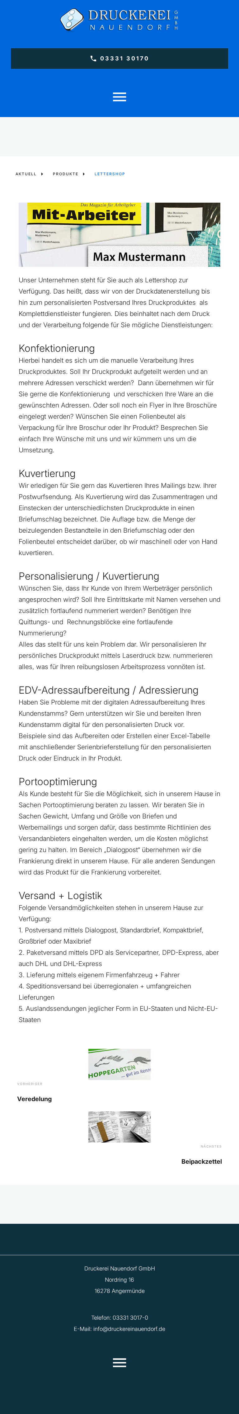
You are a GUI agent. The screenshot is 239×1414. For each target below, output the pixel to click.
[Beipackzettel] (119, 1127)
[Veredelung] (119, 1064)
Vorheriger (30, 1084)
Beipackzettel (201, 1161)
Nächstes (211, 1146)
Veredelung (34, 1099)
